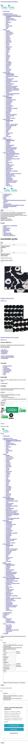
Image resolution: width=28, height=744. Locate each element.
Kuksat (7, 163)
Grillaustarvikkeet (10, 78)
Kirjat (7, 161)
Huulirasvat (8, 104)
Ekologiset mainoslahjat (11, 19)
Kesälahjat (8, 17)
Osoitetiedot (5, 662)
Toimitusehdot (4, 352)
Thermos (8, 71)
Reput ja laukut (9, 132)
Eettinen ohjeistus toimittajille (12, 629)
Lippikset (8, 129)
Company (5, 693)
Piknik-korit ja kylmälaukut (12, 171)
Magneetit (8, 112)
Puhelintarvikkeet (9, 150)
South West (8, 70)
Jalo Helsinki (9, 62)
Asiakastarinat (11, 206)
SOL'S (7, 45)
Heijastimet (8, 103)
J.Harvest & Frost (10, 33)
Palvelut (5, 199)
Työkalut (8, 184)
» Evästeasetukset (4, 358)
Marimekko (8, 40)
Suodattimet (3, 247)
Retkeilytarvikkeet (10, 174)
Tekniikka (8, 116)
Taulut (7, 183)
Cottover (8, 51)
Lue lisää (6, 721)
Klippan (7, 35)
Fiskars (7, 57)
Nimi (4, 650)
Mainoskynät (9, 146)
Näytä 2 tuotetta (4, 255)
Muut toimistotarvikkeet (11, 148)
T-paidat (8, 134)
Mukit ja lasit (9, 84)
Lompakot (8, 167)
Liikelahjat (11, 200)
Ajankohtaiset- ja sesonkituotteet (10, 14)
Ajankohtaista (6, 195)
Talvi (7, 28)
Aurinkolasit (8, 98)
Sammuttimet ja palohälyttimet (12, 89)
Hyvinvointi (8, 159)
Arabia (7, 59)
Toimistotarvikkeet (7, 139)
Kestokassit (8, 128)
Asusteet (8, 121)
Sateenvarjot (8, 177)
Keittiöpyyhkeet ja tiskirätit (12, 81)
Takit (7, 135)
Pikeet (7, 130)
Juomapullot (8, 107)
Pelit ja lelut (8, 169)
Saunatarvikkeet (9, 178)
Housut (7, 123)
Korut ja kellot (9, 162)
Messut (7, 24)
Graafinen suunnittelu (10, 622)
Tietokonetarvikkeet (10, 151)
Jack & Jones (9, 34)
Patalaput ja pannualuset (11, 87)
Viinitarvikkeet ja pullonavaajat (12, 93)
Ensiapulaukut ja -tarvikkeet (12, 76)
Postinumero (18, 666)
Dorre (7, 54)
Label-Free (8, 38)
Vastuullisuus (9, 205)
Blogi (4, 197)
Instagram (3, 392)
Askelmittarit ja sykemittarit (12, 156)
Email (4, 642)
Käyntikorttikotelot (10, 145)
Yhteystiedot (6, 204)
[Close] (1, 421)
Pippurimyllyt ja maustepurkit (12, 88)
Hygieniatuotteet (9, 105)
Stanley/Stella (9, 46)
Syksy (7, 27)
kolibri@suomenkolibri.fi (12, 1)
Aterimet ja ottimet (10, 75)
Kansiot (7, 143)
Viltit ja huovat (9, 185)
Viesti (4, 670)
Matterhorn (8, 65)
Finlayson (8, 55)
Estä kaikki (14, 729)
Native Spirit (8, 41)
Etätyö (7, 21)
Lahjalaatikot (9, 110)
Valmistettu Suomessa (8, 13)
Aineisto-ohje (6, 200)
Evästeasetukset (14, 733)
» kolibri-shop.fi (4, 383)
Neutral (7, 66)
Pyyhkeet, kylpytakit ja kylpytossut (13, 173)
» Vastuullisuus (4, 353)
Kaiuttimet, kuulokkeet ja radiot (13, 158)
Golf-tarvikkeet (9, 157)
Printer (7, 67)
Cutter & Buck (9, 32)
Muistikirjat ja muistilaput (11, 147)
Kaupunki (18, 665)
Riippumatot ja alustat (10, 175)
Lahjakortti (5, 207)
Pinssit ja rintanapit (10, 115)
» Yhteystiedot (4, 349)
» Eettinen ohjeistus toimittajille (7, 357)
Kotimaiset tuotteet (10, 18)
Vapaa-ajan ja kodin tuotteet (9, 152)
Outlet (4, 137)
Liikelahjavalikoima (7, 194)
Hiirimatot (8, 141)
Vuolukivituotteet (9, 94)
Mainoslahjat (6, 96)
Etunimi (18, 651)
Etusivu (2, 220)
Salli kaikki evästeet (14, 725)
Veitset (7, 92)
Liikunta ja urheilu (10, 155)
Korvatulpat (8, 109)
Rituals (7, 43)
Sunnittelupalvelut (7, 370)
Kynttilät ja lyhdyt (10, 164)
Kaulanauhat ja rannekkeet (11, 108)
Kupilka (7, 37)
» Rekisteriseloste (4, 351)
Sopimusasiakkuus (18, 200)
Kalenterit (8, 142)
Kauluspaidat (9, 126)
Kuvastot (5, 196)
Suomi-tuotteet (9, 25)
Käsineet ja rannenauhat (11, 125)
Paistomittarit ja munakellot (12, 86)
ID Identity (8, 61)
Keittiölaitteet (9, 80)
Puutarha (8, 172)
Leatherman (8, 64)
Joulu (7, 23)
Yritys (4, 202)
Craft (7, 53)
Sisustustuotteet (9, 179)
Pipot (7, 131)
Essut (7, 77)
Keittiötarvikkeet (6, 72)
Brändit (4, 29)
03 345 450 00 (4, 1)
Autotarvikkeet (9, 100)
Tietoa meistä (9, 626)
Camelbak (8, 49)
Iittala (7, 60)
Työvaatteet (8, 136)
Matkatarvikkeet (9, 168)
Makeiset (8, 113)
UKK (15, 206)
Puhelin (5, 659)
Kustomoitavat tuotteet (11, 99)
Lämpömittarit (9, 166)
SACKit (8, 44)
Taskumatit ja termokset (11, 182)
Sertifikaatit (14, 205)
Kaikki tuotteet (6, 11)
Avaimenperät (9, 102)
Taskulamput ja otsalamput (11, 180)
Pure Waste (8, 69)
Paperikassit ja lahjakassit (11, 114)
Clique (7, 50)
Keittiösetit (8, 82)
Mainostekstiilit (6, 119)
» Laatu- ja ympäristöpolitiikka (7, 355)
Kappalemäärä (6, 667)
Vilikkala (8, 48)
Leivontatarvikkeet (10, 83)
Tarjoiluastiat (8, 91)
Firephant (8, 56)
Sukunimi (18, 653)
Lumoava (8, 39)
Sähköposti (3, 402)
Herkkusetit (8, 22)
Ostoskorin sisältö (7, 699)
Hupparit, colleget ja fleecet (12, 124)
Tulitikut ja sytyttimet (10, 118)
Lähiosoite (18, 663)
